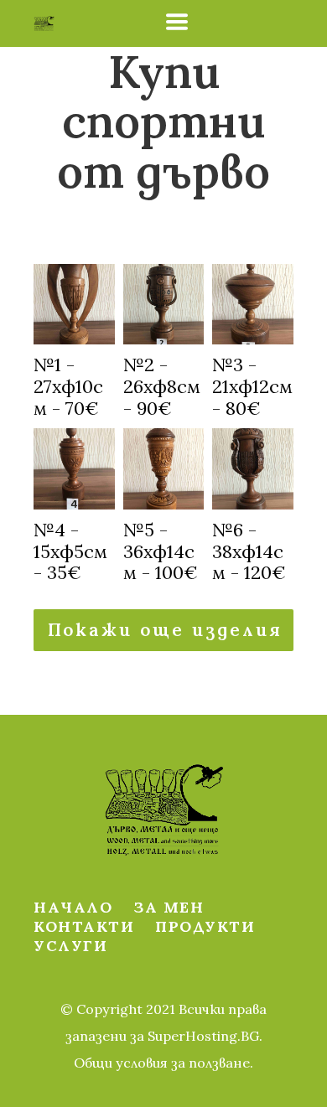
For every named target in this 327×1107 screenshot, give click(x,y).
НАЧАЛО (73, 907)
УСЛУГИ (70, 945)
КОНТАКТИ (84, 926)
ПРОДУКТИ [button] (205, 926)
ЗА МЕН (168, 907)
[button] (177, 22)
